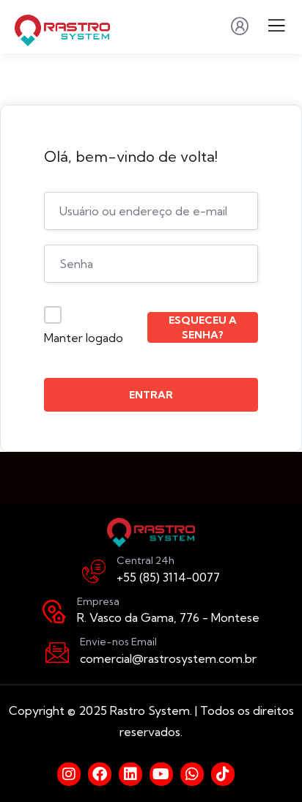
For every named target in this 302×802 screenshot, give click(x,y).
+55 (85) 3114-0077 (168, 577)
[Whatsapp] (192, 774)
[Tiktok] (223, 774)
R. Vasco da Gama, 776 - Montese (168, 617)
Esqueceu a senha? (203, 327)
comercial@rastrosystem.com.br (168, 658)
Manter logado (83, 337)
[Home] (151, 532)
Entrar (151, 394)
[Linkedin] (130, 774)
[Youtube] (161, 774)
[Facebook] (99, 774)
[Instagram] (69, 774)
